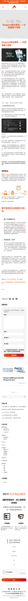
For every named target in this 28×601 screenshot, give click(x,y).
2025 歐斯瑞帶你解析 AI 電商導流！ (10, 415)
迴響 (5, 314)
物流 (4, 467)
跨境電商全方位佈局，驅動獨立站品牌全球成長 (13, 409)
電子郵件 (6, 337)
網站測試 (5, 454)
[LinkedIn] (9, 589)
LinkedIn (16, 299)
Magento (4, 442)
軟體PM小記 (6, 449)
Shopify (3, 445)
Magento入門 (6, 430)
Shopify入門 (6, 432)
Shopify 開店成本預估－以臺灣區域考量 (11, 418)
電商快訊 (4, 435)
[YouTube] (12, 589)
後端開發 (5, 453)
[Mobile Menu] (3, 7)
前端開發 (5, 451)
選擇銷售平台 (6, 429)
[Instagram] (17, 589)
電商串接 (3, 289)
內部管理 (5, 472)
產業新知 (5, 439)
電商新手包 (4, 427)
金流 (4, 465)
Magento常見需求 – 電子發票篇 (15, 279)
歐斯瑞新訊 (6, 437)
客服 (4, 469)
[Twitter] (19, 589)
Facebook (10, 299)
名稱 (5, 331)
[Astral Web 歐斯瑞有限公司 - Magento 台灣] (14, 7)
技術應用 (4, 448)
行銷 (4, 470)
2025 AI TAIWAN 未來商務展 (8, 412)
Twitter (13, 299)
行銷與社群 (4, 460)
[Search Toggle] (25, 6)
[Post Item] (14, 373)
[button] (11, 392)
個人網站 (6, 343)
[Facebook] (14, 589)
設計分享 (4, 457)
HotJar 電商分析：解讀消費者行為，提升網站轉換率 (14, 406)
